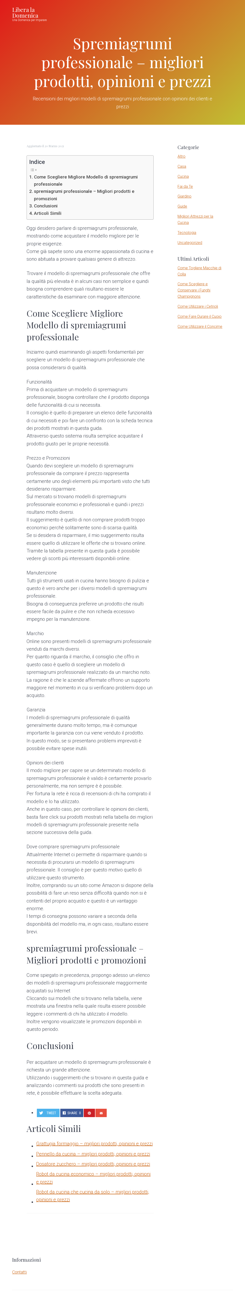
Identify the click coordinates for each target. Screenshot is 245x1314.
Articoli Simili (47, 213)
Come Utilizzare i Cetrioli (198, 306)
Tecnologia (187, 232)
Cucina (183, 176)
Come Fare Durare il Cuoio (200, 316)
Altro (181, 156)
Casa (182, 166)
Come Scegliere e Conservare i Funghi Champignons (194, 290)
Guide (182, 206)
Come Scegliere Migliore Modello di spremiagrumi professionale (86, 180)
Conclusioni (46, 206)
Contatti (19, 1272)
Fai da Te (185, 186)
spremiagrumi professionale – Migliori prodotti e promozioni (84, 195)
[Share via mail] (101, 1113)
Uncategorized (190, 242)
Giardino (184, 196)
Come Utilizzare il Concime (200, 326)
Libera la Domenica (25, 12)
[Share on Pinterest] (89, 1113)
